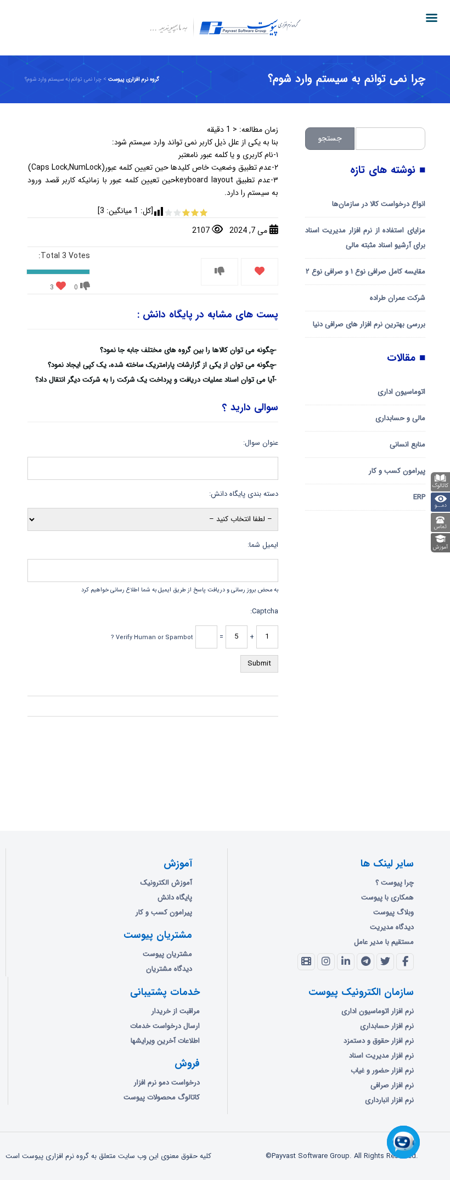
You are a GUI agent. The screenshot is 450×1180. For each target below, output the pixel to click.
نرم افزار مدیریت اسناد (381, 1055)
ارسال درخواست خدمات (165, 1026)
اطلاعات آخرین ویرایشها (165, 1041)
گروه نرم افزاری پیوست (133, 79)
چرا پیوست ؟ (394, 882)
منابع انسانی (407, 444)
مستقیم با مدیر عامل (384, 942)
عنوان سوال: (260, 443)
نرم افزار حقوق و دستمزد (379, 1041)
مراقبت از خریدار (175, 1011)
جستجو (330, 138)
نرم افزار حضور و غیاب (382, 1070)
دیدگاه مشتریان (169, 969)
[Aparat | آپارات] (306, 962)
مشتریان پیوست (167, 954)
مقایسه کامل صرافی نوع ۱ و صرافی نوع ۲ (365, 271)
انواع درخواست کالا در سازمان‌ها (378, 204)
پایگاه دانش (175, 897)
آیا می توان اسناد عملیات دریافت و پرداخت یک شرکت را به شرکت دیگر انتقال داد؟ (154, 379)
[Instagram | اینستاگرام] (326, 962)
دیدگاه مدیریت (392, 927)
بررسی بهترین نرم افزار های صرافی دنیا (369, 324)
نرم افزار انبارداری (389, 1100)
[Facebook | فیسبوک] (405, 962)
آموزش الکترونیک (166, 882)
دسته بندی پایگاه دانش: (243, 494)
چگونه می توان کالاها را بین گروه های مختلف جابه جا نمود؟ (187, 350)
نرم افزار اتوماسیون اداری (377, 1011)
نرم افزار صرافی (392, 1085)
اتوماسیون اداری (401, 392)
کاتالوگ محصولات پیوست (161, 1097)
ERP (419, 497)
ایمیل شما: (263, 545)
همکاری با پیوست (387, 897)
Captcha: (264, 611)
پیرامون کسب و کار (397, 471)
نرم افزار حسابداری (387, 1026)
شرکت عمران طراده (397, 298)
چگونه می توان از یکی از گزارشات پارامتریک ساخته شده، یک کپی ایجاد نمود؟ (161, 365)
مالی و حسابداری (400, 418)
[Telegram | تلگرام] (365, 962)
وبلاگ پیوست (393, 912)
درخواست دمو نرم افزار (167, 1082)
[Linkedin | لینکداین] (346, 962)
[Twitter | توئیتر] (385, 962)
